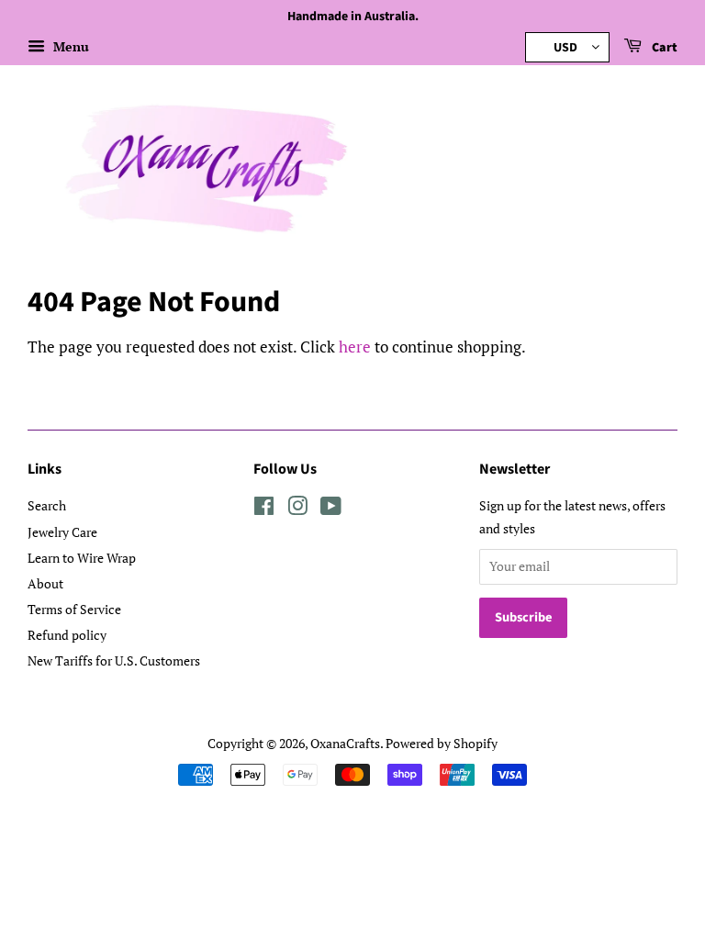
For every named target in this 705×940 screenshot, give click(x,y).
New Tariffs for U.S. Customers (114, 660)
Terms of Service (74, 609)
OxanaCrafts (345, 743)
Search (47, 505)
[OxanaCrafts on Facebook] (263, 509)
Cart (663, 48)
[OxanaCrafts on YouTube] (330, 509)
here (355, 346)
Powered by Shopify (442, 743)
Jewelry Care (62, 532)
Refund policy (67, 634)
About (45, 583)
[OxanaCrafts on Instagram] (297, 509)
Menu (69, 46)
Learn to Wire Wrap (82, 557)
